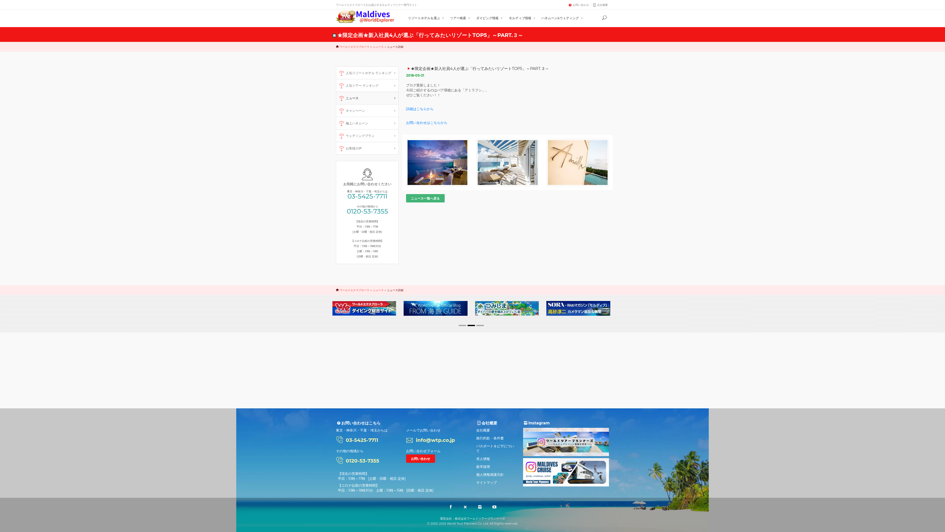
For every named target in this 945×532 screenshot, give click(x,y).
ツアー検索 (458, 18)
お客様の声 (354, 148)
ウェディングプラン (360, 136)
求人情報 (483, 459)
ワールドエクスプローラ (354, 47)
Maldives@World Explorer (365, 17)
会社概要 (602, 5)
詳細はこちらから (420, 109)
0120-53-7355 (367, 211)
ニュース (378, 47)
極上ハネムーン (357, 123)
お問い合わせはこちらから (426, 122)
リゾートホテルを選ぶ (424, 18)
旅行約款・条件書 (490, 438)
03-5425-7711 (367, 196)
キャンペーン (355, 111)
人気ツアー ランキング (362, 85)
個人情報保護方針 (490, 474)
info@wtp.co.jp (435, 440)
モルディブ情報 (520, 18)
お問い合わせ (581, 5)
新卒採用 (483, 467)
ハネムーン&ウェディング (560, 18)
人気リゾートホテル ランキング (368, 73)
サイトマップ (486, 482)
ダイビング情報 (487, 18)
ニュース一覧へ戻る (425, 198)
